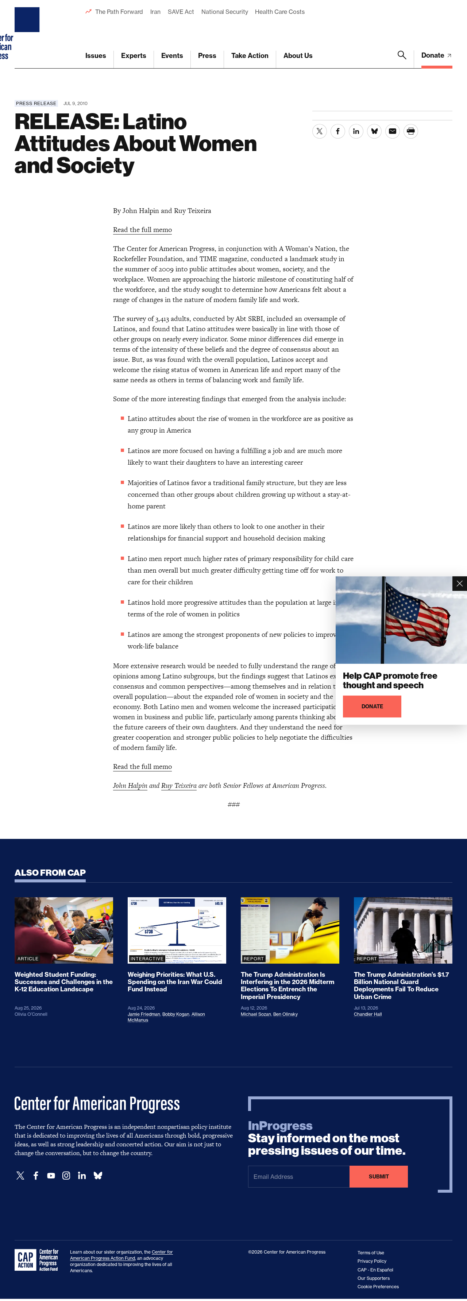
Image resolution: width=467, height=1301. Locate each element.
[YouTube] (51, 1175)
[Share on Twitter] (319, 131)
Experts (133, 55)
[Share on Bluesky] (374, 131)
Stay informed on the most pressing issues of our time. (327, 1138)
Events (172, 55)
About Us (298, 55)
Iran (155, 11)
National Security (224, 11)
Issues (95, 55)
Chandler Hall (368, 1014)
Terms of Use (371, 1252)
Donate (433, 55)
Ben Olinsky (285, 1014)
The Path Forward (119, 11)
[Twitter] (20, 1175)
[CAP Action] (39, 1260)
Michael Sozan (256, 1014)
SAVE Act (181, 11)
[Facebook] (36, 1175)
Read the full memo (142, 230)
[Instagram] (66, 1175)
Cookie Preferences (378, 1286)
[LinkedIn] (82, 1175)
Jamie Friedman (144, 1014)
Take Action (250, 55)
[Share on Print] (411, 131)
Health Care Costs (279, 11)
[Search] (402, 59)
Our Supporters (374, 1278)
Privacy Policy (372, 1261)
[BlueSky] (97, 1175)
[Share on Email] (392, 131)
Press (207, 55)
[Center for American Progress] (28, 34)
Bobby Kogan (175, 1014)
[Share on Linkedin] (356, 131)
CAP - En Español (375, 1270)
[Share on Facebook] (338, 131)
